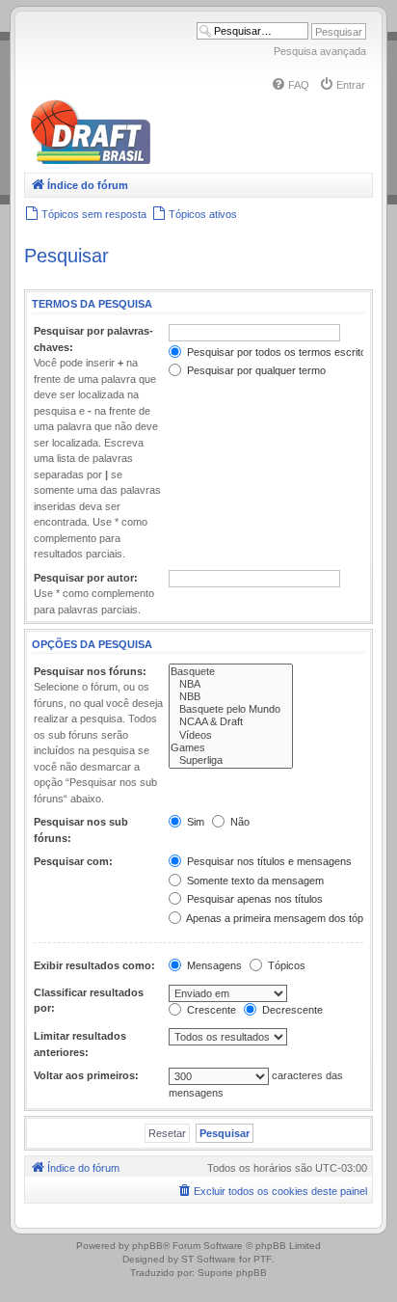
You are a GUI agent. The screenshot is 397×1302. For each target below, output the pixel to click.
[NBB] (231, 697)
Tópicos (285, 965)
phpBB (147, 1245)
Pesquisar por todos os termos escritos (278, 352)
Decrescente (291, 1010)
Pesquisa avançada (320, 51)
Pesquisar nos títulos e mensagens (268, 861)
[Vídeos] (231, 735)
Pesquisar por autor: (86, 577)
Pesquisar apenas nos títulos (253, 899)
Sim (194, 821)
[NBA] (231, 684)
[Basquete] (231, 671)
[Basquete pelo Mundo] (231, 709)
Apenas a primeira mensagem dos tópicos (283, 918)
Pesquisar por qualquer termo (255, 370)
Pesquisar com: (73, 861)
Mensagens (213, 965)
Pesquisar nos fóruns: (90, 671)
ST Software (208, 1259)
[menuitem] (290, 85)
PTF (262, 1259)
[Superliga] (231, 760)
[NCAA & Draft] (231, 722)
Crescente (210, 1010)
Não (238, 821)
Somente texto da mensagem (254, 880)
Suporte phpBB (232, 1272)
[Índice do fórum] (173, 160)
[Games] (231, 748)
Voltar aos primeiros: (86, 1075)
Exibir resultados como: (94, 965)
